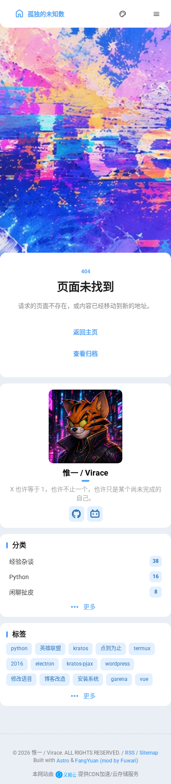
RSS (130, 753)
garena (119, 679)
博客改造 (54, 679)
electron (45, 664)
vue (144, 679)
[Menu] (156, 13)
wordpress (117, 664)
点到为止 (110, 648)
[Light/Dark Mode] (139, 13)
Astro (63, 760)
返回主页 (85, 332)
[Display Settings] (123, 13)
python (19, 648)
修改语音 (21, 679)
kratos (80, 648)
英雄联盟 (50, 648)
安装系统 (88, 679)
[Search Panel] (105, 13)
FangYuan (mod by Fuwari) (106, 760)
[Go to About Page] (85, 426)
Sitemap (148, 753)
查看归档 (85, 353)
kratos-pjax (80, 664)
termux (142, 648)
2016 (17, 664)
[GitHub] (76, 514)
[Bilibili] (95, 514)
